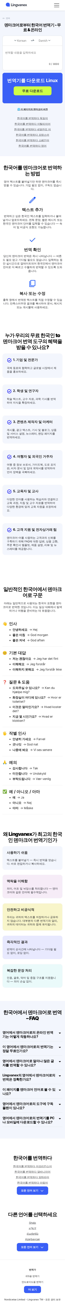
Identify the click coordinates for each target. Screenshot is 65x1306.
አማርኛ (32, 1228)
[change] (32, 40)
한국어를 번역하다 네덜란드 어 (32, 129)
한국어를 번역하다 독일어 (32, 118)
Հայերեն (32, 1233)
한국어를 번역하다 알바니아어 (32, 1171)
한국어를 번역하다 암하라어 (32, 1177)
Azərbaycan (32, 1239)
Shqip (32, 1222)
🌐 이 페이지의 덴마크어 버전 (32, 109)
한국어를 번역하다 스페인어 (32, 140)
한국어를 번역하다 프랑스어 (32, 134)
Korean (21, 40)
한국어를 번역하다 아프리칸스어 (32, 1166)
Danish (43, 40)
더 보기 (32, 1289)
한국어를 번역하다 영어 (32, 145)
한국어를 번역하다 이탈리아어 (32, 124)
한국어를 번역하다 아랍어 (32, 1182)
